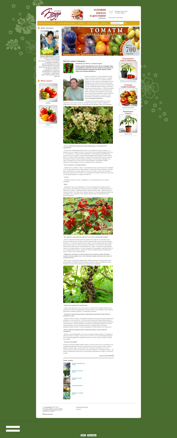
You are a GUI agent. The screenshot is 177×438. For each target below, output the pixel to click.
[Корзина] (111, 12)
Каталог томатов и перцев (47, 23)
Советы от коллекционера (128, 81)
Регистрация (119, 17)
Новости (104, 23)
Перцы (48, 125)
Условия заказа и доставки (66, 23)
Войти (83, 435)
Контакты (78, 409)
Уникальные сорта (128, 107)
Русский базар (48, 407)
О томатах (81, 23)
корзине (118, 11)
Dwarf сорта (128, 134)
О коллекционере (93, 23)
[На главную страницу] (50, 15)
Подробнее (102, 18)
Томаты (48, 103)
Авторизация (112, 17)
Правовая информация (82, 407)
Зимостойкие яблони (77, 385)
